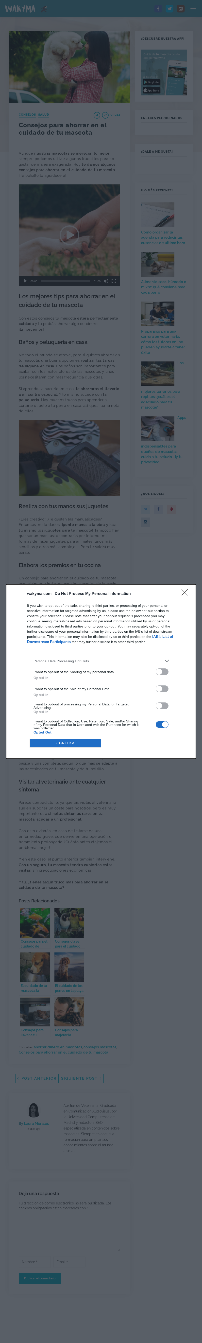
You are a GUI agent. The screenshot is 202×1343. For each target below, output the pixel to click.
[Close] (186, 594)
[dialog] (101, 671)
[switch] (162, 671)
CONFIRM (65, 743)
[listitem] (101, 660)
